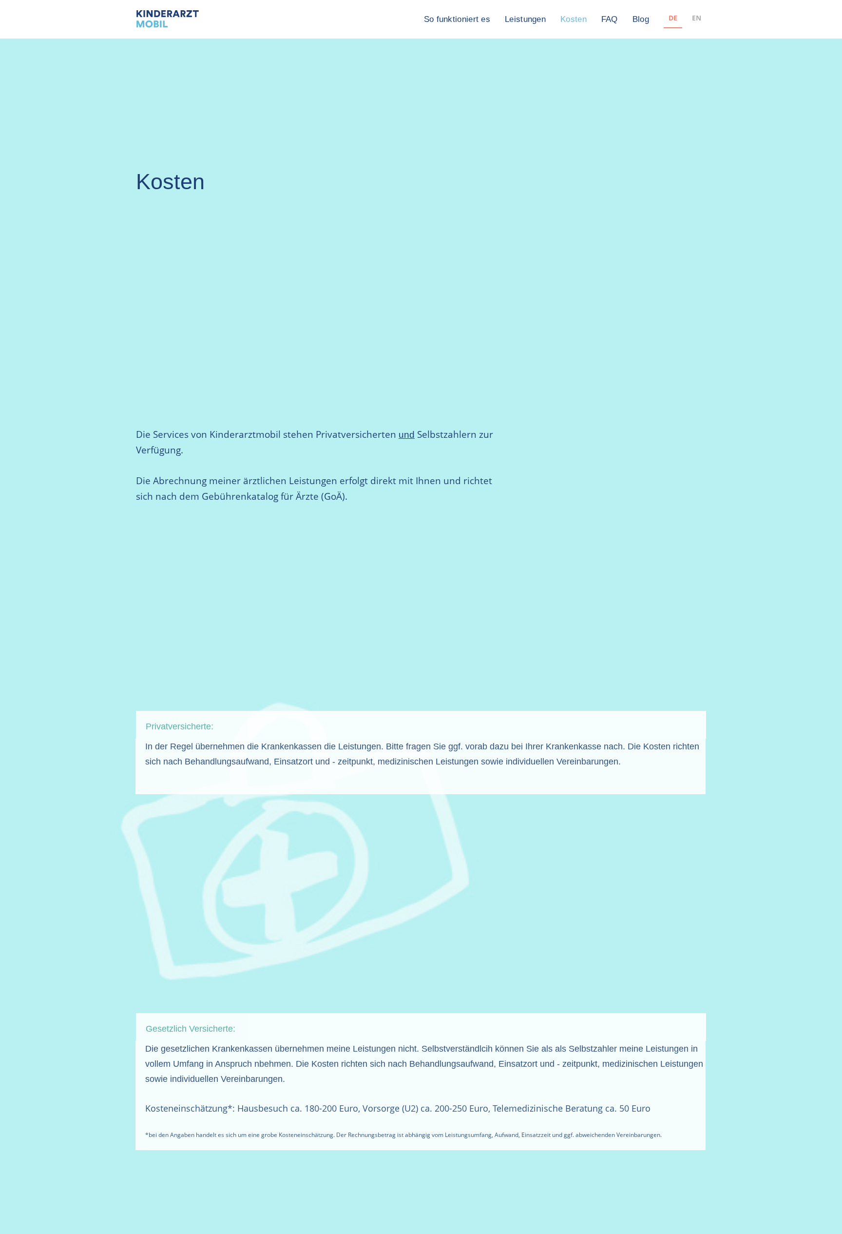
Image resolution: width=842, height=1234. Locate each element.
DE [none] (673, 17)
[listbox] (685, 19)
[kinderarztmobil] (167, 19)
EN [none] (696, 17)
